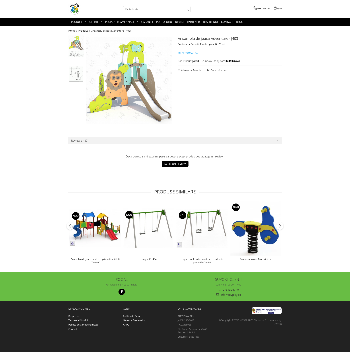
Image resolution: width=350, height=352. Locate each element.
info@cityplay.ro (230, 294)
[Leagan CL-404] (148, 228)
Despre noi (74, 316)
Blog (239, 22)
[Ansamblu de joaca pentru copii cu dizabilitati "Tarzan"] (95, 228)
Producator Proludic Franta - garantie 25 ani (201, 44)
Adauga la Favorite (190, 70)
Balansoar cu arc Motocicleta (255, 259)
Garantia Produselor (134, 320)
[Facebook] (121, 292)
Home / (73, 30)
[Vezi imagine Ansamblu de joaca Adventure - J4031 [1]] (76, 54)
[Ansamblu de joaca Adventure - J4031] (129, 80)
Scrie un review (175, 163)
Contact (72, 329)
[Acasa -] (86, 9)
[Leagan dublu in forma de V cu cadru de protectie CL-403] (202, 228)
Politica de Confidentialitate (83, 324)
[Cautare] (187, 9)
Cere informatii (219, 70)
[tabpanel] (129, 80)
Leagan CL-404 (148, 259)
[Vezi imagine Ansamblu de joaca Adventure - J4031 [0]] (76, 43)
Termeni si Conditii (78, 320)
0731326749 (230, 289)
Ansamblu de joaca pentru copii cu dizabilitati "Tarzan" (95, 260)
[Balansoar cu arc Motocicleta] (255, 228)
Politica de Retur (132, 316)
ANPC (126, 324)
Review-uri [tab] (79, 140)
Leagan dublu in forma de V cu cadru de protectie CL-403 (201, 260)
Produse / (84, 30)
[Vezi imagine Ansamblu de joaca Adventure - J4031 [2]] (76, 74)
